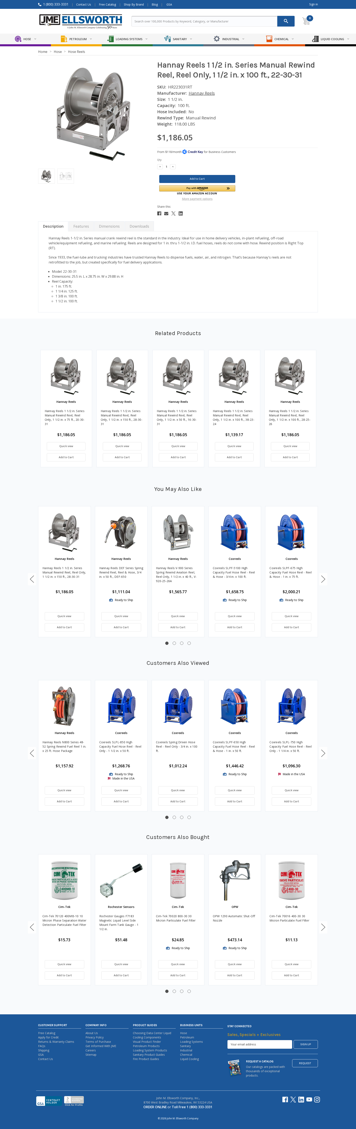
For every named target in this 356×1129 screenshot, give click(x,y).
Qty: (159, 159)
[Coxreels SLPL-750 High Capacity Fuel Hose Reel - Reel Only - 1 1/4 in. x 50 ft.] (291, 706)
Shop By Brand (134, 4)
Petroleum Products (146, 1046)
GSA (169, 4)
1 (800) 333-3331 (55, 4)
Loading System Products (150, 1050)
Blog (155, 4)
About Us (91, 1033)
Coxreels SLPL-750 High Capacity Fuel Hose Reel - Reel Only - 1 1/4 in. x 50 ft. (290, 746)
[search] (286, 21)
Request (305, 1063)
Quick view (66, 446)
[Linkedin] (181, 213)
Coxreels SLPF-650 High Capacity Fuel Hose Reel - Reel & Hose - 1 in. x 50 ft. (234, 746)
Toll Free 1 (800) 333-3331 (192, 1107)
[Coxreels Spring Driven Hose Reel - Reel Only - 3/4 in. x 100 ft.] (178, 706)
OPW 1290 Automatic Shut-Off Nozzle (234, 918)
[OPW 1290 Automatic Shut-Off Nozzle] (234, 880)
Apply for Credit (48, 1037)
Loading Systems (191, 1042)
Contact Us (83, 4)
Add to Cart (66, 457)
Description (53, 226)
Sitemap (90, 1055)
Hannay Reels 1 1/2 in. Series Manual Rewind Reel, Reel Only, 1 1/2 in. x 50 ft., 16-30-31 (177, 417)
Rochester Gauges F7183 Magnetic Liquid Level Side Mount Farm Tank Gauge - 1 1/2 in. (118, 922)
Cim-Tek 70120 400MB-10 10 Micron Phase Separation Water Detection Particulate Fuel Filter (64, 920)
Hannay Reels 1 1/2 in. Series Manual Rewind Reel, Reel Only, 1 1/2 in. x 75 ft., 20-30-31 (65, 417)
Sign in (313, 4)
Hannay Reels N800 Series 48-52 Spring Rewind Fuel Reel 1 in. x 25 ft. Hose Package (64, 746)
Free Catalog (107, 4)
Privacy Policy (94, 1037)
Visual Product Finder (147, 1042)
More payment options (197, 199)
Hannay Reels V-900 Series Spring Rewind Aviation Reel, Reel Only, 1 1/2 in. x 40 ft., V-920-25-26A (176, 574)
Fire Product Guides (146, 1059)
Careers (90, 1050)
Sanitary (185, 1046)
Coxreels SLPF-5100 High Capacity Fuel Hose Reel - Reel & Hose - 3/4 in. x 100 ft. (234, 572)
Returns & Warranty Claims (56, 1042)
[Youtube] (309, 1099)
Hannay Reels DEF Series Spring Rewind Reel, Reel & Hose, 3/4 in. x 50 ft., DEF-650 (121, 572)
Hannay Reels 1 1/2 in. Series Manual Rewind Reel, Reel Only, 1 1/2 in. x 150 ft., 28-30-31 (121, 417)
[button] (197, 190)
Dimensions (109, 226)
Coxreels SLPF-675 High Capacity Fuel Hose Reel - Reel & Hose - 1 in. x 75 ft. (290, 572)
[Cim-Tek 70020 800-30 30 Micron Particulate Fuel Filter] (178, 880)
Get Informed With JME (100, 1046)
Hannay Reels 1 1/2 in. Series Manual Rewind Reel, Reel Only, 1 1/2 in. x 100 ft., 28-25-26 (289, 417)
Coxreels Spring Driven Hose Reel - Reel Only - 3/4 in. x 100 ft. (176, 746)
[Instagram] (317, 1099)
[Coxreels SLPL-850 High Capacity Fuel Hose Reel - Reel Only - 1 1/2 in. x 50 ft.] (121, 706)
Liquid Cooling (189, 1059)
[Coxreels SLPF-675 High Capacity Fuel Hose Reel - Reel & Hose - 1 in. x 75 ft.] (291, 532)
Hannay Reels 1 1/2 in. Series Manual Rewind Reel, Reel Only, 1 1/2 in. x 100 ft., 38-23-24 (233, 417)
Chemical (186, 1055)
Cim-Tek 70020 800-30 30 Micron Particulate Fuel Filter (176, 918)
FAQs (41, 1046)
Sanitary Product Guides (149, 1055)
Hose (183, 1033)
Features (81, 226)
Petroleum (187, 1037)
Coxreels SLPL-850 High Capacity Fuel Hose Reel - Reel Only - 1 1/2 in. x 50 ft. (120, 746)
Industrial (186, 1050)
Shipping (43, 1050)
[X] (173, 213)
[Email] (166, 213)
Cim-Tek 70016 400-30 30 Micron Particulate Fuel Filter (289, 918)
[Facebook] (159, 213)
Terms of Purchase (98, 1042)
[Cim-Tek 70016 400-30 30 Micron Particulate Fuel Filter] (291, 880)
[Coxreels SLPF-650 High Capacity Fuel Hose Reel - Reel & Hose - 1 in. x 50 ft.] (234, 706)
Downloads (139, 226)
